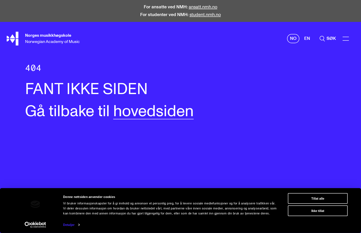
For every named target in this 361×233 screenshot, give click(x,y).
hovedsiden (153, 111)
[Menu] (346, 39)
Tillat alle (317, 198)
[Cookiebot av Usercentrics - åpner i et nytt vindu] (35, 225)
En (307, 38)
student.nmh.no (205, 15)
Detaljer (69, 225)
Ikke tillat (317, 210)
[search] (328, 39)
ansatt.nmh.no (203, 7)
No (293, 38)
